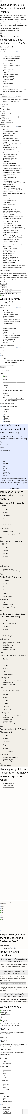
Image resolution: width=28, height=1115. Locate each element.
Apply (1, 537)
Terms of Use (6, 1107)
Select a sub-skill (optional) (7, 345)
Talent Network (7, 1063)
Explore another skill (14, 488)
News (4, 1087)
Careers (5, 1098)
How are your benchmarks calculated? (13, 984)
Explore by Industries (8, 787)
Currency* (2, 285)
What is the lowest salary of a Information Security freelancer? (14, 995)
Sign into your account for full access (9, 28)
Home (4, 1061)
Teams (5, 1073)
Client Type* (3, 115)
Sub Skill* (2, 94)
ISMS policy (6, 1111)
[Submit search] (3, 367)
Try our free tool (6, 948)
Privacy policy (6, 1109)
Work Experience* (4, 104)
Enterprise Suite (7, 1070)
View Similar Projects (5, 765)
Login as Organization (11, 362)
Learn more (6, 409)
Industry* (2, 124)
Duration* (2, 282)
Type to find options (5, 450)
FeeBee (5, 1077)
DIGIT (4, 1075)
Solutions (5, 393)
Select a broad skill (5, 305)
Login (4, 358)
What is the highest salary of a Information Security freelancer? (14, 972)
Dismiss (5, 411)
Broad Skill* (3, 49)
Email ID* (2, 291)
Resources (6, 395)
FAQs (4, 1100)
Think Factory (6, 1084)
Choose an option (4, 444)
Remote (5, 1071)
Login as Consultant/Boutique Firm (15, 360)
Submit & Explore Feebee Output (8, 293)
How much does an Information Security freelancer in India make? (14, 960)
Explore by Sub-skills (8, 783)
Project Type (3, 111)
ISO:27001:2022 (7, 1113)
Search (2, 353)
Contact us (6, 1096)
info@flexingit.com (7, 1101)
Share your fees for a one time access (9, 30)
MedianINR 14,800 (5, 466)
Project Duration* (4, 119)
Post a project (10, 365)
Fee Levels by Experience (9, 785)
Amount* (2, 289)
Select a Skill (4, 370)
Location (2, 122)
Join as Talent (3, 365)
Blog (4, 1085)
